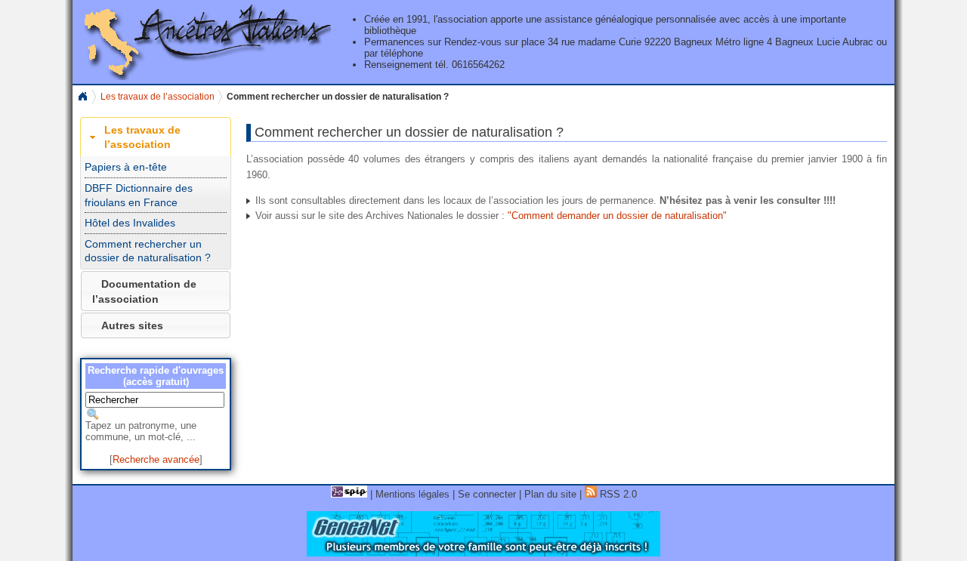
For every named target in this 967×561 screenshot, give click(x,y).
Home (82, 97)
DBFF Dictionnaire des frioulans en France (139, 195)
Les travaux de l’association (157, 96)
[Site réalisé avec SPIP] (349, 494)
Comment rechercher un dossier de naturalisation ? (148, 251)
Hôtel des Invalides (130, 223)
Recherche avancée (156, 459)
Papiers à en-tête (126, 167)
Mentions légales (412, 494)
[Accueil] (203, 76)
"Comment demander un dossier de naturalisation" (617, 215)
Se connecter (487, 494)
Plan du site (550, 494)
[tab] (155, 137)
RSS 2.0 (617, 494)
